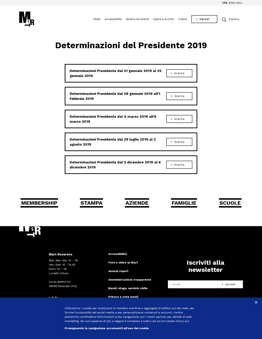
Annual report (118, 271)
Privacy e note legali (123, 296)
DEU (239, 2)
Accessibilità (113, 19)
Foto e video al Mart (123, 262)
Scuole (230, 203)
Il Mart (182, 19)
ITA (224, 2)
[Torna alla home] (26, 19)
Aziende (136, 203)
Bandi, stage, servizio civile (128, 288)
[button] (223, 19)
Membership (39, 203)
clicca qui (182, 321)
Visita (96, 19)
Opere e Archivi (163, 19)
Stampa (91, 203)
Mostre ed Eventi (137, 19)
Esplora (234, 19)
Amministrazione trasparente (129, 279)
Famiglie (184, 203)
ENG (232, 2)
